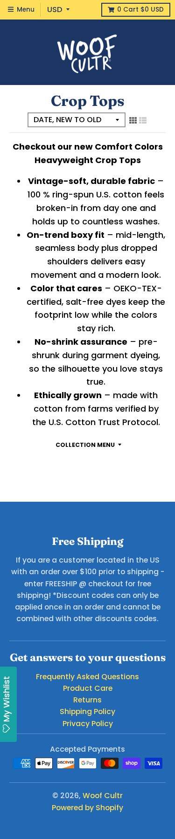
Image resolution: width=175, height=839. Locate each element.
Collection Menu (85, 445)
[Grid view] (133, 120)
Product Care (87, 688)
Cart (140, 9)
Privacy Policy (88, 723)
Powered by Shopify (87, 807)
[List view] (143, 120)
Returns (87, 700)
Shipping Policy (87, 711)
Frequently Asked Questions (87, 676)
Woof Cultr (103, 795)
